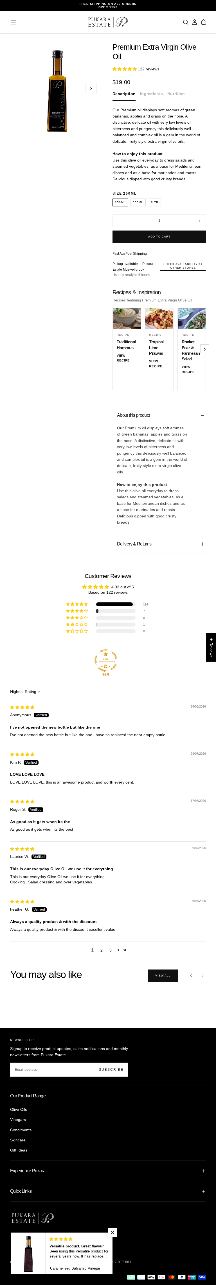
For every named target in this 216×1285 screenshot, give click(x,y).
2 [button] (101, 950)
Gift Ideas (18, 1150)
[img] (22, 707)
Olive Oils (18, 1109)
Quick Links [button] (21, 1191)
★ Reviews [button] (211, 647)
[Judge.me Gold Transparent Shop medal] (105, 660)
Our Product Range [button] (28, 1095)
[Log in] (194, 22)
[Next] (202, 975)
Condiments (21, 1130)
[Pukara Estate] (32, 1218)
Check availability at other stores (182, 265)
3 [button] (110, 950)
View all (163, 975)
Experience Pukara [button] (27, 1170)
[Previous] (191, 975)
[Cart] (203, 22)
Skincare (18, 1140)
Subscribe (111, 1070)
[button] (13, 22)
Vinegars (18, 1119)
